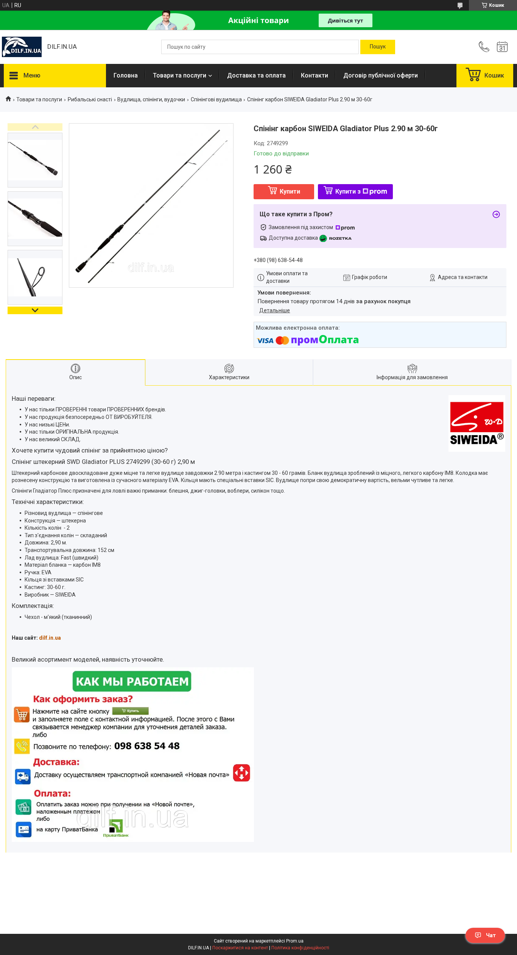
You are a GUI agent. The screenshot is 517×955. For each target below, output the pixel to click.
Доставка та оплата (256, 75)
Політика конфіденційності (300, 947)
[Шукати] (377, 47)
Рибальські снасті (90, 99)
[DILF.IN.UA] (22, 47)
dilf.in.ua (50, 638)
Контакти (314, 75)
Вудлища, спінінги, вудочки (151, 99)
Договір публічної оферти (380, 75)
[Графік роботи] (502, 46)
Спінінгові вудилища (216, 99)
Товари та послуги (179, 75)
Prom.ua (295, 941)
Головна (126, 75)
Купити (290, 191)
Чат (491, 935)
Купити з (348, 191)
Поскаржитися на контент (240, 947)
